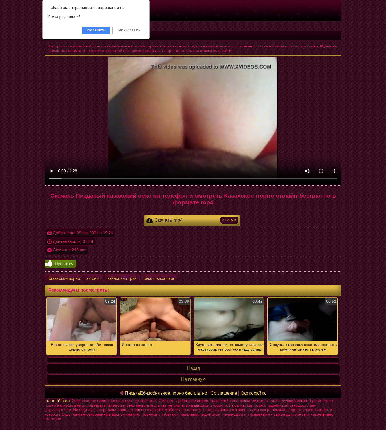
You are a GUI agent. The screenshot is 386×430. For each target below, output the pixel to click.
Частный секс (57, 400)
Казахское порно (63, 278)
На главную (193, 379)
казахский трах (122, 278)
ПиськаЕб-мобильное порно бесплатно (166, 393)
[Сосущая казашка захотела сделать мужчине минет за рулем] (193, 326)
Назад (193, 368)
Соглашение (224, 393)
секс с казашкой (159, 278)
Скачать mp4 (195, 220)
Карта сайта (253, 393)
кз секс (94, 278)
